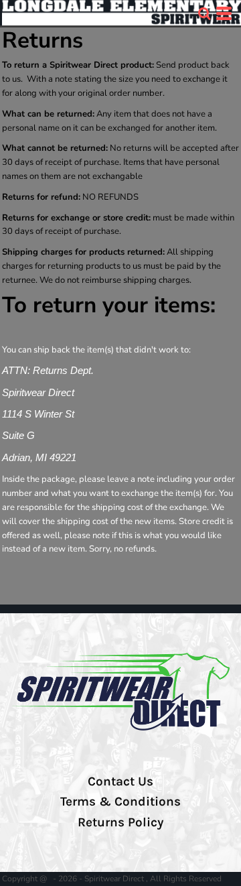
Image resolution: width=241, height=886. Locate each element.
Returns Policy (120, 822)
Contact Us (120, 781)
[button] (204, 13)
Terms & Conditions (120, 801)
